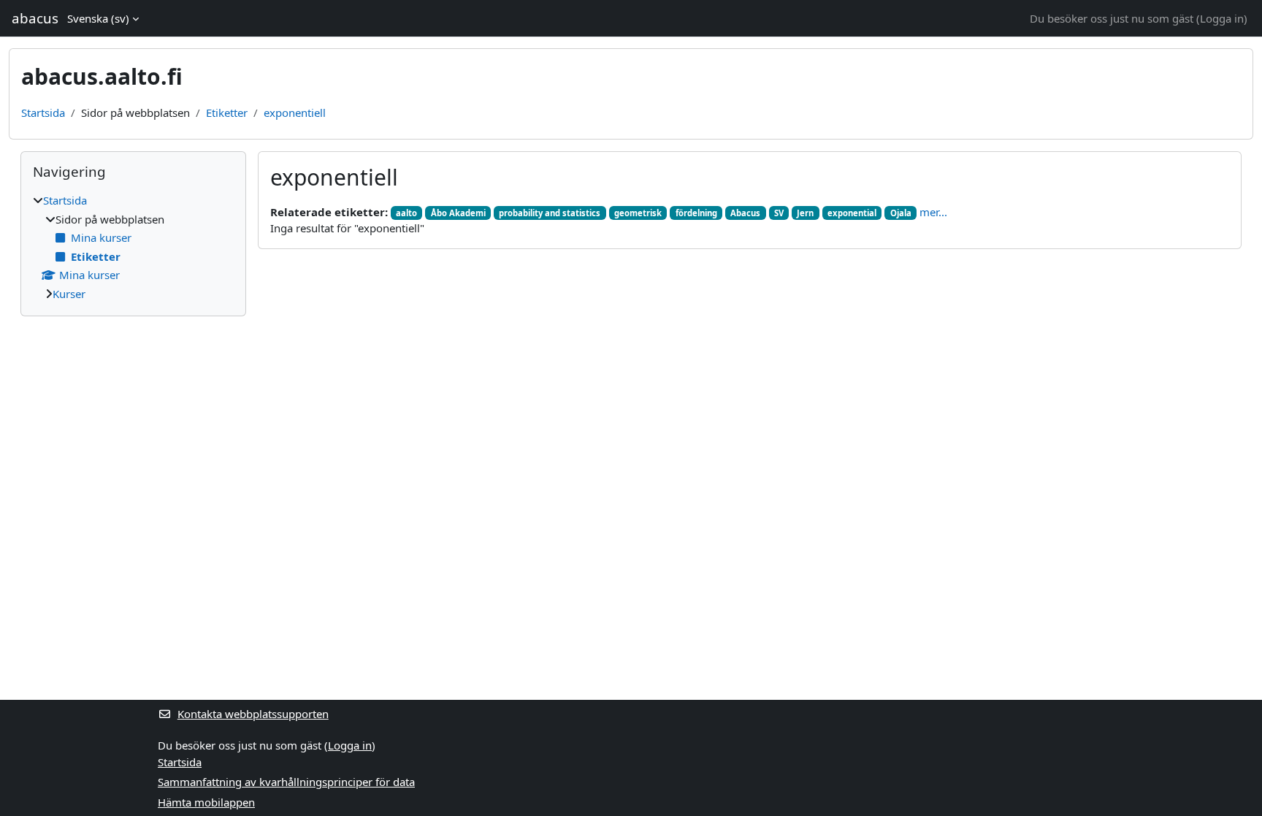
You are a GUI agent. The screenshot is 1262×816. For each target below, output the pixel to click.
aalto (406, 212)
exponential (851, 212)
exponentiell (295, 112)
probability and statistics (549, 212)
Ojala (900, 212)
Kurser (69, 293)
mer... (933, 212)
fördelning (696, 212)
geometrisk (638, 212)
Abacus (745, 212)
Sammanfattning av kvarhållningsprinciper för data (286, 781)
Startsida (43, 112)
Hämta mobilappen (206, 802)
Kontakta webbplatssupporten (253, 713)
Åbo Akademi (458, 212)
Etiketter (227, 112)
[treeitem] (133, 247)
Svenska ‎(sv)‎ (98, 18)
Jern (805, 212)
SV (779, 212)
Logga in (1222, 18)
